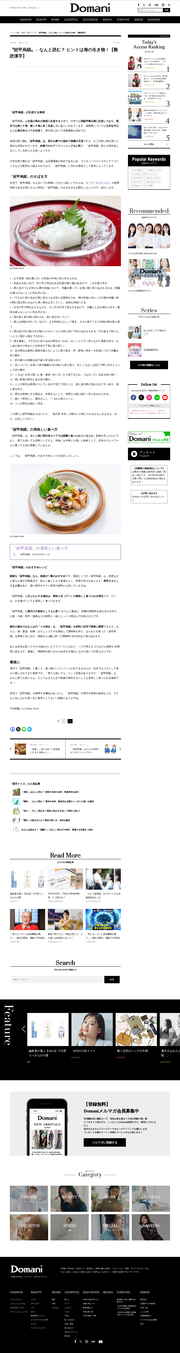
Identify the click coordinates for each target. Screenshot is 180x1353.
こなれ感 (136, 174)
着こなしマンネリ (150, 174)
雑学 (23, 33)
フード (67, 1304)
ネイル (33, 1324)
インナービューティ (38, 1328)
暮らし (67, 1300)
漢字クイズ (31, 33)
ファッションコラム (17, 1304)
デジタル (55, 1308)
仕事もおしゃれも (155, 170)
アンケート (148, 452)
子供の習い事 (88, 1312)
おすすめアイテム (17, 1308)
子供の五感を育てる (90, 1300)
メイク (33, 1300)
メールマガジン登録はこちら (149, 406)
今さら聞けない (138, 170)
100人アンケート (71, 1332)
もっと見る (149, 144)
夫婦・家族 (69, 1324)
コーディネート (16, 1300)
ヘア (32, 1308)
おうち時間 (148, 185)
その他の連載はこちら (149, 365)
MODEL (107, 19)
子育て (67, 1316)
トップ (12, 33)
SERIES (138, 19)
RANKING (154, 19)
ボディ (33, 1312)
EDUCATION (90, 19)
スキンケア (35, 1304)
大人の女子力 (138, 178)
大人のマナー (138, 182)
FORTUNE (123, 19)
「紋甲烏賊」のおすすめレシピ (34, 554)
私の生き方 (69, 1328)
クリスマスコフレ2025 (39, 1320)
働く (18, 33)
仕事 (53, 1304)
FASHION (26, 19)
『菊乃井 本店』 (102, 182)
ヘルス (67, 1312)
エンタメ (68, 1308)
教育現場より (88, 1308)
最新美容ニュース (37, 1316)
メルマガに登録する (104, 1142)
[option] (48, 1038)
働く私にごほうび (153, 178)
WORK (55, 19)
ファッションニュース (18, 1312)
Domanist (136, 185)
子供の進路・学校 (89, 1316)
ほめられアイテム (153, 182)
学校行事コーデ (89, 1304)
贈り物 (67, 1336)
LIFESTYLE (71, 19)
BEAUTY (41, 19)
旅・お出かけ (70, 1320)
